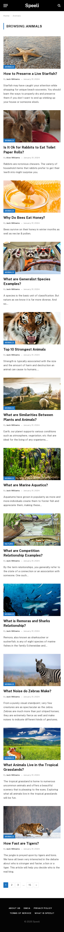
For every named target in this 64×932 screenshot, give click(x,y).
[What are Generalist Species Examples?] (32, 258)
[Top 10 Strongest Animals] (32, 328)
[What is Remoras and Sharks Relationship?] (32, 600)
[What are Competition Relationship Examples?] (32, 529)
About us (14, 908)
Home (6, 16)
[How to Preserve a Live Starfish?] (32, 52)
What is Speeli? (44, 913)
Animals (9, 67)
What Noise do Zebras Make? (27, 691)
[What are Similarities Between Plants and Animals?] (32, 394)
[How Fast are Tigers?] (32, 822)
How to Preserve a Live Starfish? (30, 74)
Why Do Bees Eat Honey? (24, 218)
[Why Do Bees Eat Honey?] (32, 196)
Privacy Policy (43, 908)
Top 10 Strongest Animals (24, 349)
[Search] (59, 5)
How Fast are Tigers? (21, 843)
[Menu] (5, 5)
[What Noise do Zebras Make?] (32, 670)
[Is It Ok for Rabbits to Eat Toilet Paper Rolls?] (32, 126)
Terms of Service (20, 913)
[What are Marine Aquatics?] (32, 464)
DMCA (27, 908)
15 (30, 885)
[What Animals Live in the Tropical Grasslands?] (32, 744)
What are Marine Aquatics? (25, 485)
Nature (9, 544)
